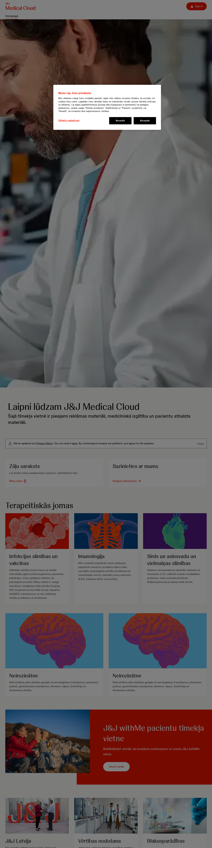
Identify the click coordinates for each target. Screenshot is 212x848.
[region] (107, 107)
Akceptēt (145, 120)
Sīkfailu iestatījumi (69, 120)
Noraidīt (120, 120)
